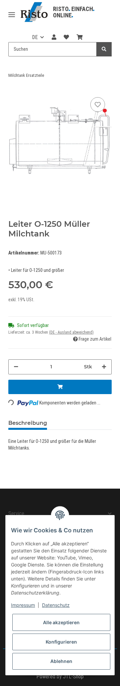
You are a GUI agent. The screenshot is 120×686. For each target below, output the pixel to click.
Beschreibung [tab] (27, 423)
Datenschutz (56, 605)
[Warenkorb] (79, 37)
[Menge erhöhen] (104, 367)
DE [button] (35, 37)
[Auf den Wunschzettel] (97, 104)
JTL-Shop (73, 676)
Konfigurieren (61, 642)
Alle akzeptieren (61, 622)
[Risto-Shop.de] (34, 12)
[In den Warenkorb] (60, 387)
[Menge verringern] (16, 367)
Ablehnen (61, 661)
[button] (54, 37)
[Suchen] (104, 49)
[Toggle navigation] (11, 12)
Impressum (23, 605)
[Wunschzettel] (66, 37)
